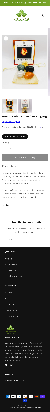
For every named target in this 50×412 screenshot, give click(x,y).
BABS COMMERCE (34, 407)
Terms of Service (12, 316)
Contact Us (9, 304)
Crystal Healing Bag (13, 276)
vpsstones (28, 405)
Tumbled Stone (11, 270)
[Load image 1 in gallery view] (10, 106)
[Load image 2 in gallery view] (25, 106)
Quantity (5, 143)
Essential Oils (11, 264)
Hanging (8, 258)
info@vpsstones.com (14, 380)
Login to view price (11, 122)
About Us (9, 293)
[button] (5, 15)
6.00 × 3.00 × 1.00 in (15, 137)
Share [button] (7, 205)
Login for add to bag (25, 157)
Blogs (7, 299)
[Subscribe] (42, 240)
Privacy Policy (11, 310)
